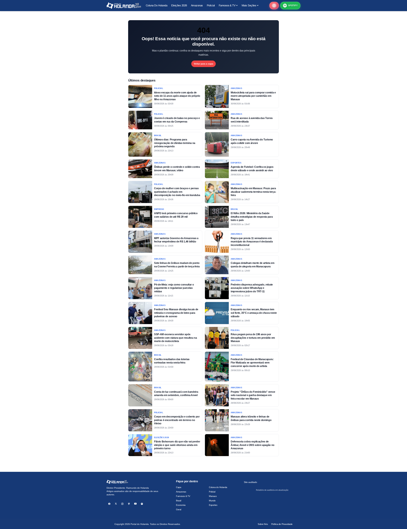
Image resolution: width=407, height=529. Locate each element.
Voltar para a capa (203, 63)
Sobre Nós (263, 524)
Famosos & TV (183, 496)
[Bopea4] (124, 5)
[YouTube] (135, 504)
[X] (116, 504)
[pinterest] (129, 504)
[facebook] (109, 504)
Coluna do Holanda (218, 487)
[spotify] (142, 504)
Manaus (213, 496)
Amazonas (181, 491)
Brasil (178, 500)
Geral (178, 509)
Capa (178, 487)
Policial (212, 491)
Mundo (212, 500)
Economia (181, 505)
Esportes (213, 505)
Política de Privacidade (282, 524)
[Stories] (274, 5)
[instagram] (122, 504)
